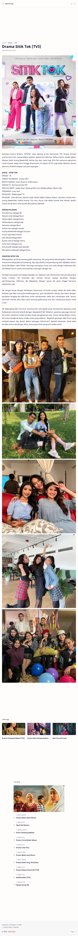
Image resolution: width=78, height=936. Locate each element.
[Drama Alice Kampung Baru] (39, 729)
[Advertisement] (39, 23)
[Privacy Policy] (8, 927)
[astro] (20, 815)
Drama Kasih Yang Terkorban (27, 862)
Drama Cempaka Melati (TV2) (13, 738)
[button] (71, 3)
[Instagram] (13, 925)
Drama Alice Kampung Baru (38, 738)
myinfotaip (28, 932)
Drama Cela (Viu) (22, 848)
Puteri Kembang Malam (25, 833)
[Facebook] (5, 925)
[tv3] (24, 822)
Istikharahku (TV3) (23, 877)
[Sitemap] (16, 927)
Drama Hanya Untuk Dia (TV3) (27, 870)
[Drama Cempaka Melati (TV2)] (13, 729)
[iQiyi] (24, 852)
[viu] (24, 837)
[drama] (24, 815)
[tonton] (25, 830)
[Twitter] (19, 925)
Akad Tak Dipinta (22, 825)
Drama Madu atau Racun (25, 855)
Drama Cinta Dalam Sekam (26, 840)
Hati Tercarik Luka (60, 738)
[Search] (74, 3)
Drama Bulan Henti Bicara (26, 818)
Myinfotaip (9, 4)
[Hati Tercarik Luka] (64, 729)
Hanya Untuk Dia (22, 885)
